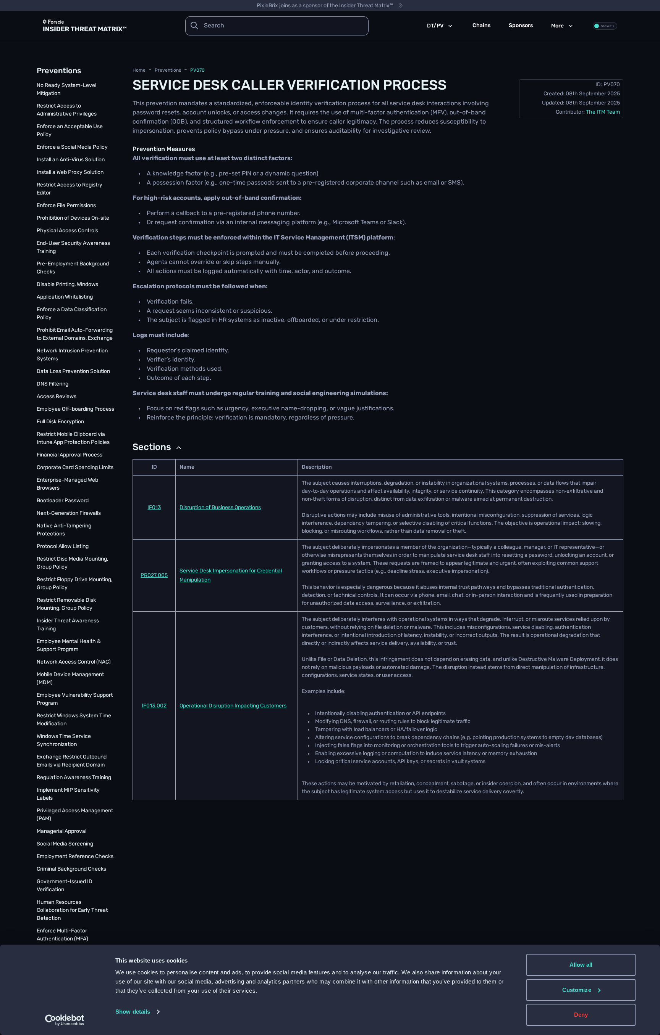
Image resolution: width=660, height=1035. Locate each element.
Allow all (581, 964)
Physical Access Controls (67, 231)
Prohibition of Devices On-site (73, 218)
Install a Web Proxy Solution (70, 172)
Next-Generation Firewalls (69, 513)
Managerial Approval (61, 831)
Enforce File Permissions (66, 206)
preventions (168, 70)
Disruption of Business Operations (220, 508)
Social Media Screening (65, 844)
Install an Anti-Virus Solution (71, 160)
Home (139, 70)
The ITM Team (603, 112)
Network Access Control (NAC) (74, 662)
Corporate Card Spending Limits (75, 468)
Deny (581, 1014)
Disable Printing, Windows (67, 285)
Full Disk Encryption (60, 422)
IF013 (154, 508)
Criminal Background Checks (71, 869)
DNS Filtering (52, 384)
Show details (132, 1011)
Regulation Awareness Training (74, 778)
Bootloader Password (63, 501)
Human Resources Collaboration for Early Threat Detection (72, 910)
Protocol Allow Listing (63, 547)
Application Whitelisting (65, 297)
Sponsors (521, 26)
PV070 (197, 70)
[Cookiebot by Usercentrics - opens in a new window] (64, 1020)
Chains (481, 26)
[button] (158, 448)
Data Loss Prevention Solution (73, 371)
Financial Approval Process (69, 455)
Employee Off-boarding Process (75, 409)
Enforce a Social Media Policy (72, 147)
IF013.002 (154, 706)
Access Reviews (56, 397)
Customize (576, 990)
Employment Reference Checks (75, 857)
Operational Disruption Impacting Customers (233, 706)
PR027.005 (154, 576)
